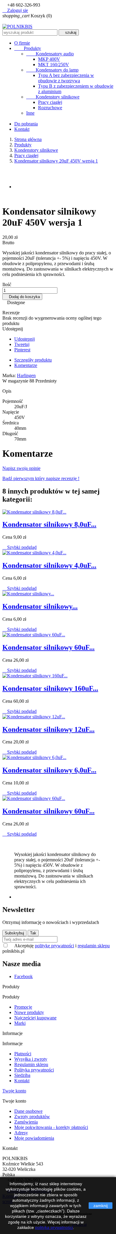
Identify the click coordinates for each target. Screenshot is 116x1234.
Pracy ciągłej (50, 102)
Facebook (23, 976)
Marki (20, 1023)
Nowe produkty (29, 1012)
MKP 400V (49, 59)
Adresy (21, 1132)
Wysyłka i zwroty (30, 1059)
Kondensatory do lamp (52, 69)
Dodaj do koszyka (22, 297)
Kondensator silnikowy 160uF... (50, 688)
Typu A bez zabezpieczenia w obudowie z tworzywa (66, 78)
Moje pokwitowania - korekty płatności (51, 1127)
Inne (30, 113)
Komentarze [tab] (25, 365)
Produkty (27, 48)
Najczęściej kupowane (35, 1017)
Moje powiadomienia (34, 1138)
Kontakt (21, 129)
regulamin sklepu (94, 945)
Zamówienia (26, 1121)
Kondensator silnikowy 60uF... (48, 647)
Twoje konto (14, 1090)
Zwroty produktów (32, 1116)
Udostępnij (24, 338)
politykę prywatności (54, 945)
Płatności (22, 1053)
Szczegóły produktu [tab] (33, 359)
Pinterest (22, 349)
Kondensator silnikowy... (40, 606)
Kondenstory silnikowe (52, 96)
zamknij (100, 1205)
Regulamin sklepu (31, 1064)
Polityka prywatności (34, 1069)
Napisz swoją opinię (21, 468)
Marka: (9, 375)
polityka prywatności (54, 1227)
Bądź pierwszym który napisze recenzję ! (40, 478)
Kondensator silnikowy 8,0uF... (49, 524)
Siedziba (22, 1075)
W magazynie (15, 380)
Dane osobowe (28, 1111)
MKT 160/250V (53, 64)
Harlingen (26, 375)
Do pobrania (26, 123)
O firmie (22, 42)
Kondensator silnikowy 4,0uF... (49, 565)
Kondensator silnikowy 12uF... (48, 729)
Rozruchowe (50, 107)
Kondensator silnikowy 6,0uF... (49, 770)
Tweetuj (21, 344)
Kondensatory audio (50, 53)
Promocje (23, 1007)
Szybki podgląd (19, 547)
